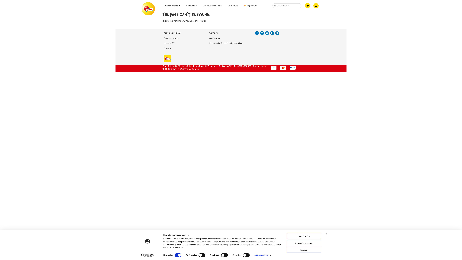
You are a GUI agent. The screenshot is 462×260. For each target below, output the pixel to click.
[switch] (202, 255)
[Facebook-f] (257, 33)
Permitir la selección (303, 243)
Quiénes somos (171, 38)
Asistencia (214, 38)
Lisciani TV (169, 43)
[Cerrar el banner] (326, 236)
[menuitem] (250, 5)
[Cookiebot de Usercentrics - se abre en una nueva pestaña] (147, 255)
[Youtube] (267, 33)
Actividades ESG (172, 33)
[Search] (295, 6)
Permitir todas (304, 236)
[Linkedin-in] (272, 33)
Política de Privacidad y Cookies (225, 43)
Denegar (304, 250)
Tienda (167, 49)
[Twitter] (277, 33)
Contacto (213, 33)
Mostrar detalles (261, 255)
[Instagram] (262, 33)
